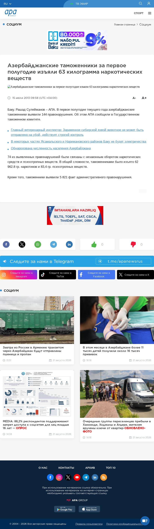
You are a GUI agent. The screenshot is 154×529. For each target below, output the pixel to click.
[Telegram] (85, 477)
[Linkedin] (94, 477)
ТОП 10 (111, 467)
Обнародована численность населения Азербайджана (51, 148)
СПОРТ (138, 13)
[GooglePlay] (64, 509)
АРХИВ (90, 467)
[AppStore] (89, 509)
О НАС (42, 467)
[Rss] (103, 477)
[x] (68, 477)
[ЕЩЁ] (148, 13)
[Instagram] (59, 477)
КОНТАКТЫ (66, 467)
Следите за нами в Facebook (99, 274)
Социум (145, 24)
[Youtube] (77, 477)
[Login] (148, 4)
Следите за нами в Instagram (21, 274)
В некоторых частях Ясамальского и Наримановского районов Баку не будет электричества (78, 141)
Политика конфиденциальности (125, 523)
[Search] (140, 3)
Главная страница (124, 24)
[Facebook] (50, 477)
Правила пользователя (89, 523)
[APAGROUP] (77, 500)
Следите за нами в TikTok (60, 274)
